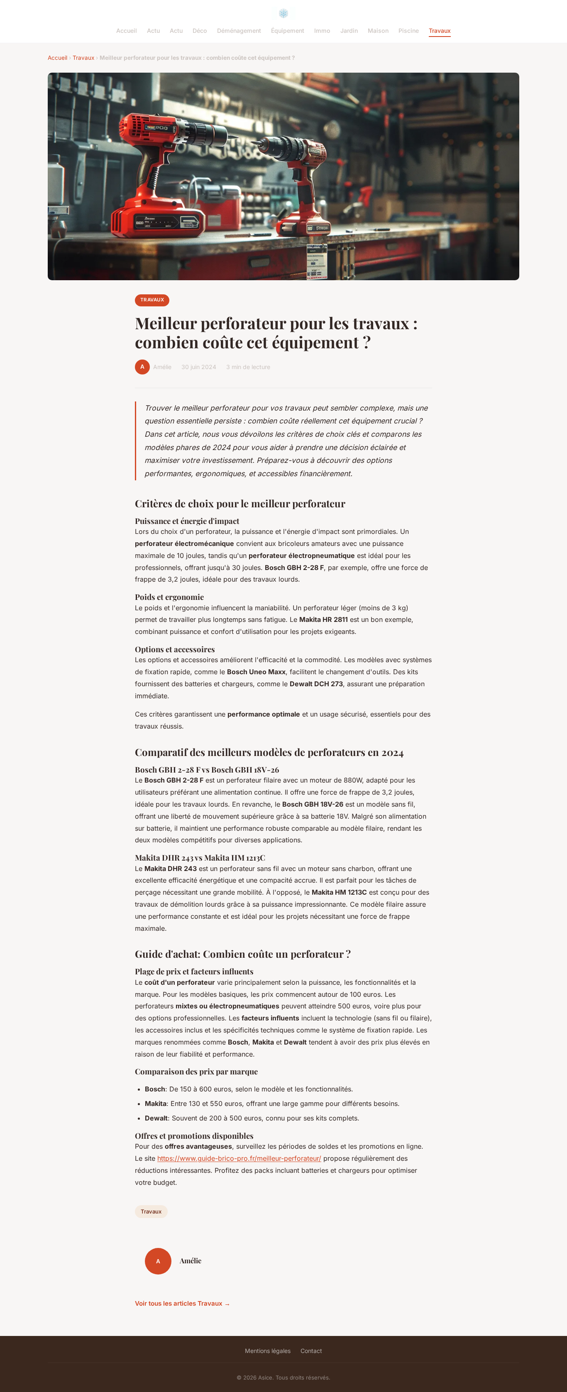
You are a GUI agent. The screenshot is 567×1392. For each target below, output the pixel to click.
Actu (153, 30)
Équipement (287, 30)
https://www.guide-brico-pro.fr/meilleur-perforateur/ (239, 1158)
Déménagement (239, 30)
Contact (311, 1350)
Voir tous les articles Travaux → (182, 1303)
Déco (200, 30)
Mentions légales (268, 1350)
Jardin (349, 30)
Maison (378, 30)
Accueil (126, 30)
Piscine (408, 30)
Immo (322, 30)
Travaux (440, 30)
